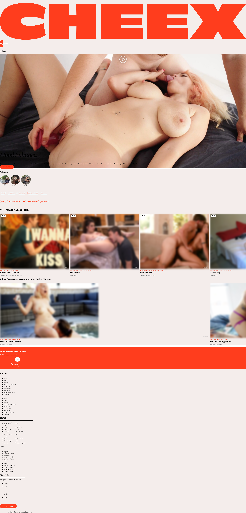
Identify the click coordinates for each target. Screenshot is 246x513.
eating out (3, 339)
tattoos (44, 193)
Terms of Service (9, 454)
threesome (9, 270)
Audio (6, 382)
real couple (33, 193)
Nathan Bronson (150, 275)
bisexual (2, 270)
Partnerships (8, 429)
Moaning (143, 270)
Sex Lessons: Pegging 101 (220, 342)
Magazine (7, 387)
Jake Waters (12, 275)
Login (5, 483)
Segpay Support (20, 431)
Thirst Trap (215, 273)
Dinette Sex (75, 273)
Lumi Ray (142, 275)
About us (7, 391)
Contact (6, 431)
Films (5, 380)
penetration (150, 270)
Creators (7, 395)
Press (5, 427)
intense (15, 270)
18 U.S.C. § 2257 (9, 458)
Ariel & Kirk (73, 275)
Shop (5, 378)
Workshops (7, 389)
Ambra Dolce (26, 186)
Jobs (17, 429)
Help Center (19, 427)
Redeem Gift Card (8, 424)
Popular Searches (9, 393)
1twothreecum (15, 186)
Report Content (9, 460)
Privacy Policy (8, 456)
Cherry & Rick (214, 275)
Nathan (5, 186)
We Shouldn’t (146, 273)
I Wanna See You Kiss (9, 273)
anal (3, 193)
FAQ (16, 423)
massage (22, 193)
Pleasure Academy (10, 384)
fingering (11, 193)
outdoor (17, 339)
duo (91, 270)
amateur (72, 270)
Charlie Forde (4, 275)
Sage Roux (19, 275)
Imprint (6, 452)
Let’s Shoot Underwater (10, 342)
